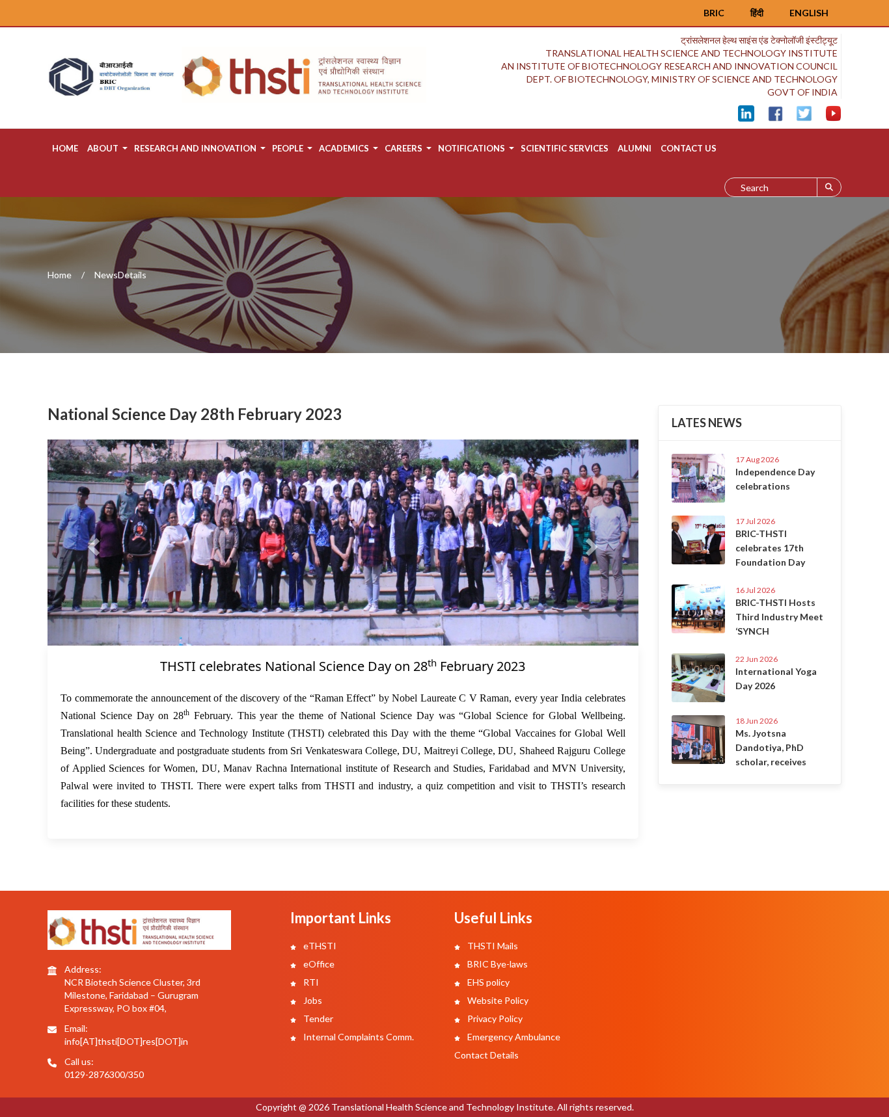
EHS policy (487, 982)
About (102, 148)
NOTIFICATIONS (471, 148)
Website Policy (496, 1000)
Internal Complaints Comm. (357, 1036)
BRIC (714, 12)
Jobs (311, 1000)
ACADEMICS (344, 148)
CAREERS (403, 148)
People (287, 148)
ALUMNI (634, 148)
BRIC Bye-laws (496, 963)
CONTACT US (689, 148)
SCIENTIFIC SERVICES (565, 148)
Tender (317, 1018)
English (808, 12)
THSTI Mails (491, 945)
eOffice (318, 963)
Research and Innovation (195, 148)
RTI (310, 982)
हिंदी (756, 12)
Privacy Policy (494, 1018)
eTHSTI (318, 945)
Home (65, 148)
